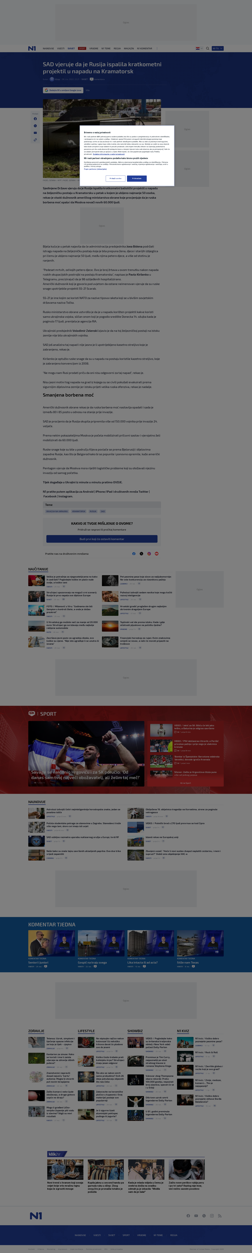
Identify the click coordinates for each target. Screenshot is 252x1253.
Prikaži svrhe (115, 178)
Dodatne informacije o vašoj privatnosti (109, 154)
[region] (127, 155)
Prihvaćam (136, 178)
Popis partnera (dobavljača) (95, 169)
